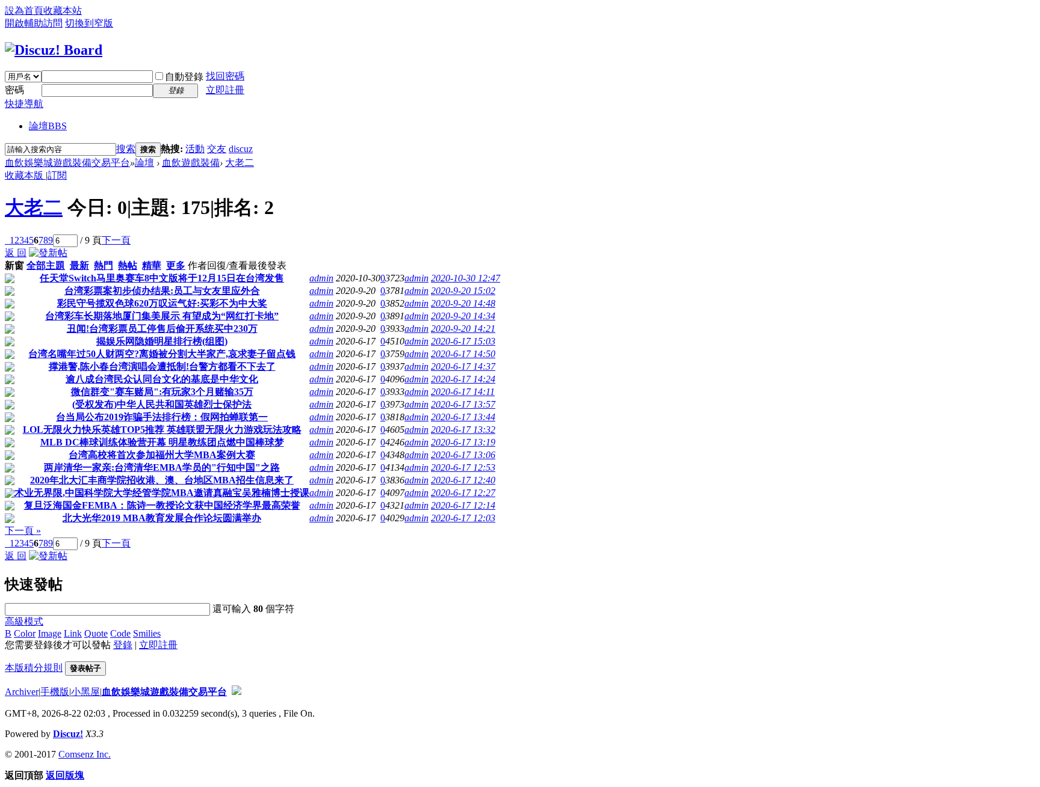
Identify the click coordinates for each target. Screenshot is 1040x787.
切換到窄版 (89, 23)
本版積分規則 (34, 668)
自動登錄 (184, 77)
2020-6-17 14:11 (463, 392)
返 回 (15, 253)
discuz (241, 149)
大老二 (239, 163)
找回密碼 (225, 76)
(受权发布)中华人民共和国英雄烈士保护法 (162, 404)
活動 (195, 149)
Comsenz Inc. (84, 754)
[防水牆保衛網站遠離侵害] (236, 692)
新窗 (14, 265)
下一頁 (116, 240)
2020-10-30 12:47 (465, 278)
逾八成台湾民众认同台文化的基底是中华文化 (162, 379)
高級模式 (24, 621)
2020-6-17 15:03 (463, 341)
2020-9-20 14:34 (463, 316)
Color (25, 633)
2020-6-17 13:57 (463, 404)
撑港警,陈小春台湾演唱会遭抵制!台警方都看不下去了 (162, 366)
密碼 (14, 90)
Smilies (147, 633)
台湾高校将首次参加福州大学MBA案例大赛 (162, 455)
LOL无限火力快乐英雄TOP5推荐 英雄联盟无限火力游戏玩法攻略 (162, 429)
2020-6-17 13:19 (463, 442)
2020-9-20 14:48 (463, 303)
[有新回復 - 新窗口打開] (9, 280)
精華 (151, 265)
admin (321, 278)
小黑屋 (85, 692)
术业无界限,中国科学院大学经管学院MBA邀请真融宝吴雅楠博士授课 (161, 493)
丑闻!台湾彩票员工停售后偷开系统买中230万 (162, 328)
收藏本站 (62, 10)
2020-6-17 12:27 (463, 493)
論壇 (48, 126)
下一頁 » (23, 530)
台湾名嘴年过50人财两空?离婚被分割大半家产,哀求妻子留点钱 (162, 354)
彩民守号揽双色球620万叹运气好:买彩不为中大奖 (162, 303)
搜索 (125, 149)
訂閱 (57, 175)
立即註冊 (225, 90)
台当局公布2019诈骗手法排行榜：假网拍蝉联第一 (162, 417)
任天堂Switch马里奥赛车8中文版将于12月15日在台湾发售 (162, 278)
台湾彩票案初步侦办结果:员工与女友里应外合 (162, 291)
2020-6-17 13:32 (463, 429)
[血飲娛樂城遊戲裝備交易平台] (53, 50)
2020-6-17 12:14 (463, 505)
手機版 (54, 692)
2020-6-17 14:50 (463, 354)
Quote (96, 633)
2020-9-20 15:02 (463, 291)
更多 (175, 265)
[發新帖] (48, 253)
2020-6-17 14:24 (463, 379)
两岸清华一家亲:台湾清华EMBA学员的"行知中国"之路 (162, 467)
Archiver (22, 692)
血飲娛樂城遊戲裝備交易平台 (67, 163)
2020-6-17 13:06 (463, 455)
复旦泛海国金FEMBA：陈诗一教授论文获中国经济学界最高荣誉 (162, 505)
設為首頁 (24, 10)
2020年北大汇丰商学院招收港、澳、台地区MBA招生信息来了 (162, 480)
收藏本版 (25, 175)
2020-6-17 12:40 (463, 480)
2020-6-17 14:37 (463, 366)
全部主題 (45, 265)
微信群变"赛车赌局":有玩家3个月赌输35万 (162, 392)
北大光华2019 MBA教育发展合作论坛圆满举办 (162, 518)
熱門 (103, 265)
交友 (216, 149)
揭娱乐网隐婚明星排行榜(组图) (162, 341)
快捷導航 (24, 104)
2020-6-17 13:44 (463, 417)
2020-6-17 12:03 (463, 518)
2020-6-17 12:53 (463, 467)
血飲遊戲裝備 (191, 163)
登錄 (122, 645)
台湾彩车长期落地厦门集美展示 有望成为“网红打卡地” (162, 316)
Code (120, 633)
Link (73, 633)
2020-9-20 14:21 (463, 328)
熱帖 (127, 265)
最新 (79, 265)
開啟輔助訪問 (34, 23)
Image (49, 633)
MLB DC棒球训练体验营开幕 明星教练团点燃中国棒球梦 (162, 442)
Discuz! (68, 734)
